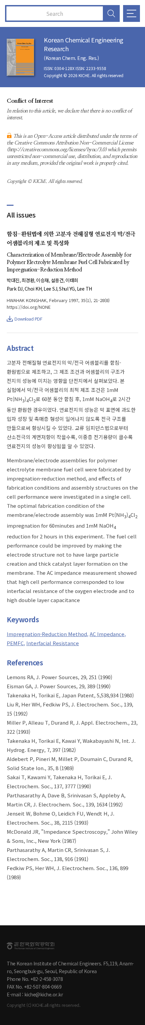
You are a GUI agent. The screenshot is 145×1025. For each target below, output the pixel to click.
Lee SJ (50, 288)
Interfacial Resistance (52, 643)
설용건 (57, 280)
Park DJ (15, 288)
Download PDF (28, 319)
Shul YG (67, 288)
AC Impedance (107, 633)
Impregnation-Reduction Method (47, 633)
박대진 (13, 280)
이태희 (71, 280)
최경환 (28, 280)
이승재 (42, 280)
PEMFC (15, 643)
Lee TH (84, 288)
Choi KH (33, 288)
